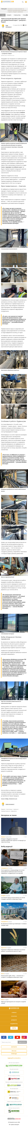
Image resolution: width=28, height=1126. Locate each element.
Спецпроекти (4, 868)
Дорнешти (14, 811)
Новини (3, 837)
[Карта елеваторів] (14, 1028)
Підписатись (22, 1042)
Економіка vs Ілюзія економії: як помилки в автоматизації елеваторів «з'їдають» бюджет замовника (17, 10)
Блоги (2, 15)
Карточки (3, 947)
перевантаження (5, 811)
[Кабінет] (14, 1031)
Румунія (3, 809)
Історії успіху (17, 15)
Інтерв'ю (9, 15)
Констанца (9, 809)
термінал (15, 809)
